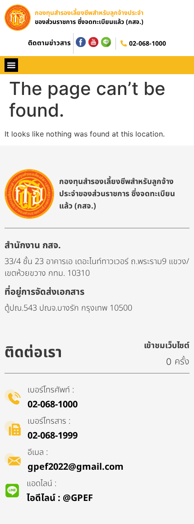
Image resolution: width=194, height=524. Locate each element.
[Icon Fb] (81, 42)
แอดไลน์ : (41, 483)
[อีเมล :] (13, 459)
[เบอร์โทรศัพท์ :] (13, 397)
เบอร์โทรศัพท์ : (51, 390)
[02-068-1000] (123, 43)
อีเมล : (38, 452)
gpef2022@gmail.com (76, 467)
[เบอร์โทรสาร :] (13, 428)
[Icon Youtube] (93, 42)
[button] (11, 65)
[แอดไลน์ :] (12, 490)
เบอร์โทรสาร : (49, 421)
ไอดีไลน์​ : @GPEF (60, 498)
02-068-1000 (147, 43)
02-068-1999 (53, 436)
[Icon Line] (106, 42)
